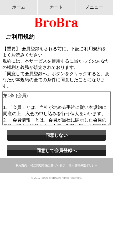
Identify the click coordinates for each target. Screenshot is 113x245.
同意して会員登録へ (57, 150)
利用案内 (21, 165)
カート (56, 7)
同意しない (56, 135)
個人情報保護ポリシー (83, 165)
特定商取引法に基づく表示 (47, 165)
